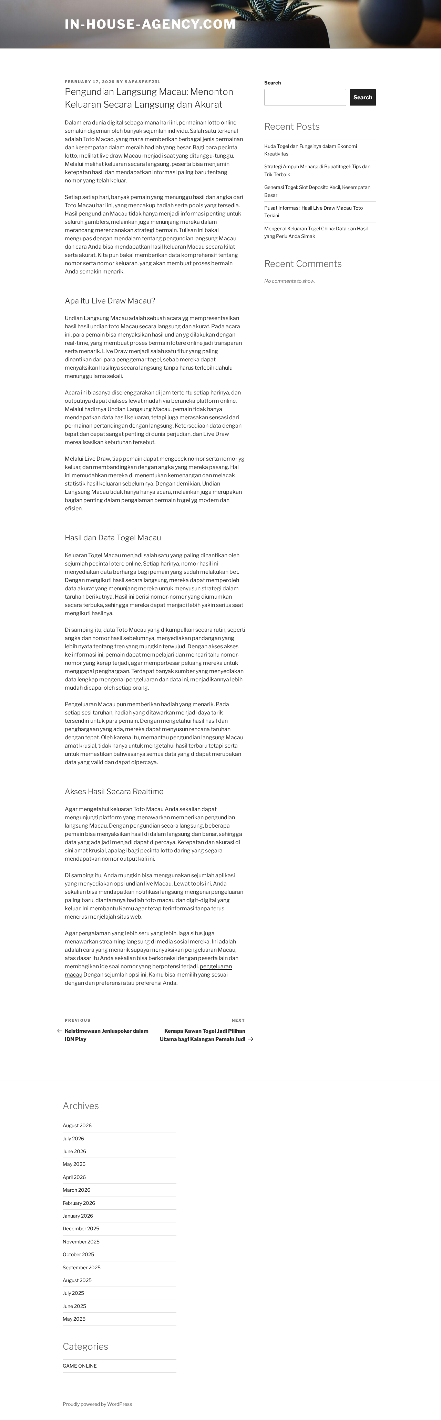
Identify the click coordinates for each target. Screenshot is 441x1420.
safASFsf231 (143, 81)
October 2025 (78, 1254)
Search (272, 83)
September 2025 (82, 1267)
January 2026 (78, 1216)
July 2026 (73, 1138)
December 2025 (81, 1228)
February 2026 (79, 1203)
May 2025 (74, 1319)
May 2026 (74, 1164)
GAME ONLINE (80, 1366)
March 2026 (76, 1190)
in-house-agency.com (151, 24)
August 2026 (77, 1125)
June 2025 (74, 1306)
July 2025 (73, 1293)
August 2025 (77, 1280)
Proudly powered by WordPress (97, 1404)
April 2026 (74, 1177)
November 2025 (81, 1241)
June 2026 (74, 1151)
